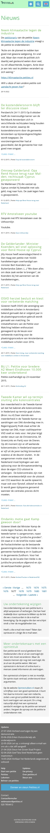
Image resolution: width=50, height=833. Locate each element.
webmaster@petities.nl (11, 801)
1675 (43, 587)
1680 (36, 591)
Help (3, 768)
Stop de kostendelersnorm (25, 160)
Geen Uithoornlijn (22, 233)
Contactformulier (9, 798)
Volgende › (22, 594)
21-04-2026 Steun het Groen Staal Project (21, 749)
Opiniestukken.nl (26, 687)
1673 (28, 587)
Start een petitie (8, 771)
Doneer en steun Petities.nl (25, 787)
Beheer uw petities (10, 780)
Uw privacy (28, 771)
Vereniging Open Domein (25, 822)
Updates (26, 768)
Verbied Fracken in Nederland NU (28, 577)
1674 (36, 587)
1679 (28, 591)
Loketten (5, 777)
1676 (5, 591)
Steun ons (27, 777)
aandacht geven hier (12, 86)
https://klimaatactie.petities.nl (17, 77)
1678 (21, 591)
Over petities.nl (30, 774)
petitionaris (11, 37)
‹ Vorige (16, 587)
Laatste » (33, 594)
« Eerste (7, 587)
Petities (4, 774)
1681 (44, 591)
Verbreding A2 (21, 386)
